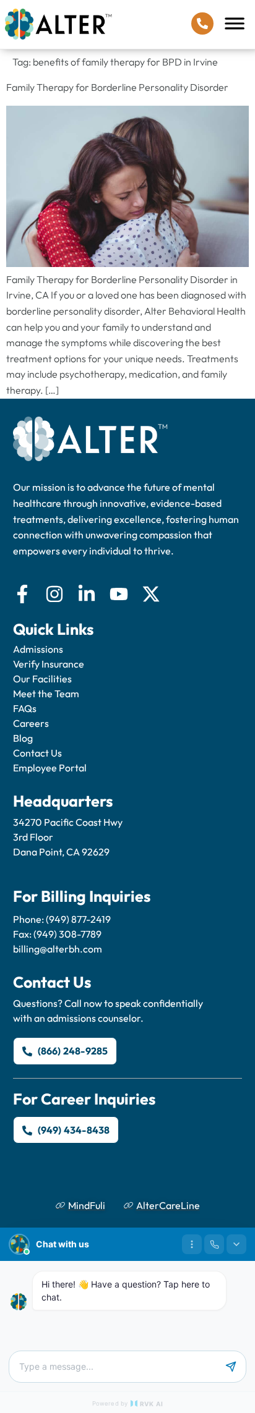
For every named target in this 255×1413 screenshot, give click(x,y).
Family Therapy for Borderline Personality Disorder (117, 87)
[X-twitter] (151, 594)
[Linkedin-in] (86, 594)
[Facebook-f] (22, 594)
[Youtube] (119, 594)
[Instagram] (54, 594)
